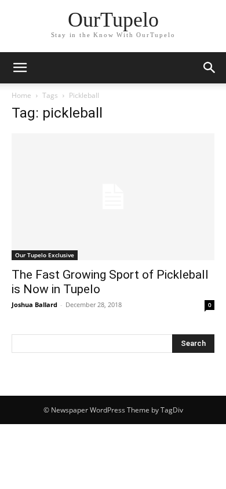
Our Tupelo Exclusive (44, 255)
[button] (19, 67)
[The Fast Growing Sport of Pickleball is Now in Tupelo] (113, 196)
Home (21, 95)
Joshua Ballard (34, 304)
